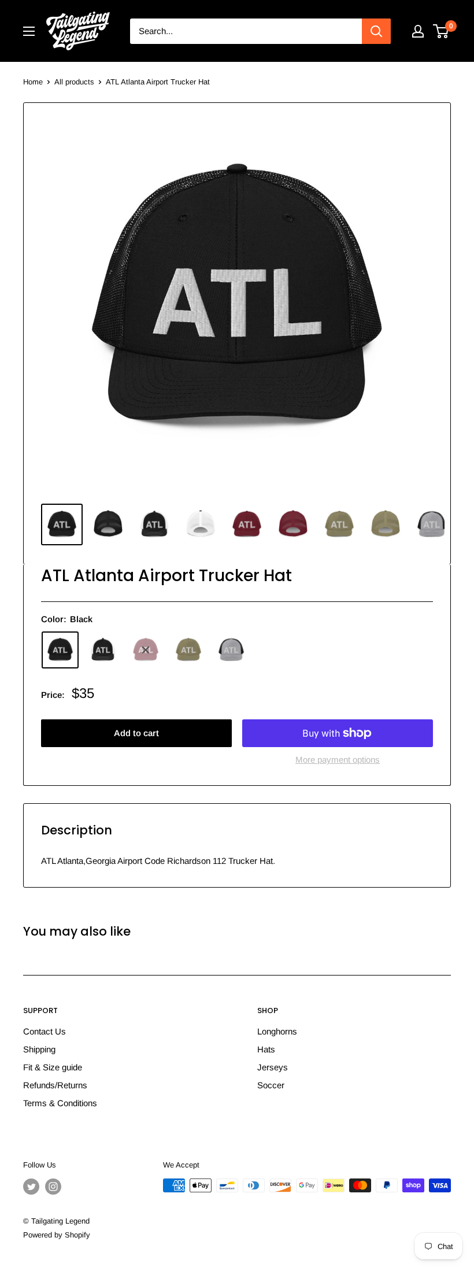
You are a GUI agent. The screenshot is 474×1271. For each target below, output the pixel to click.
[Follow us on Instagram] (53, 1186)
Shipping (39, 1049)
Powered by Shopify (56, 1235)
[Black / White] (102, 649)
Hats (266, 1049)
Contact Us (44, 1031)
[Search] (376, 31)
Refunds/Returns (55, 1085)
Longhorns (277, 1031)
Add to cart (136, 733)
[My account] (418, 31)
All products (74, 81)
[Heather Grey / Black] (231, 649)
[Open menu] (29, 31)
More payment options (337, 759)
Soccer (270, 1085)
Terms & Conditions (60, 1103)
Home (33, 81)
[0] (441, 31)
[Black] (60, 649)
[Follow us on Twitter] (31, 1186)
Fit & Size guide (52, 1067)
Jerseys (272, 1067)
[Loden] (188, 649)
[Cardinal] (145, 649)
